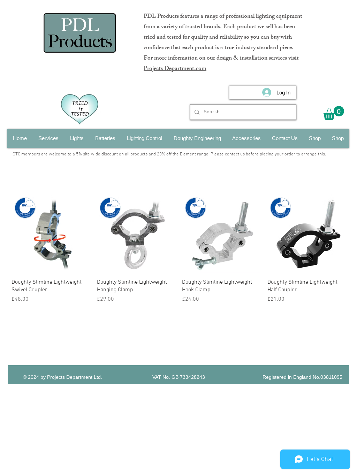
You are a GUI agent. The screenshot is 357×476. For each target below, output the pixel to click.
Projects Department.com (175, 69)
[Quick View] (51, 233)
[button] (333, 113)
